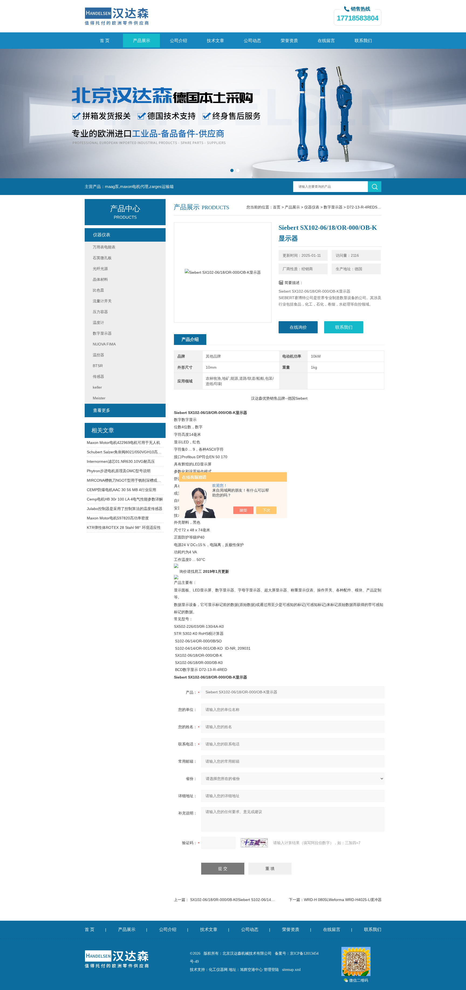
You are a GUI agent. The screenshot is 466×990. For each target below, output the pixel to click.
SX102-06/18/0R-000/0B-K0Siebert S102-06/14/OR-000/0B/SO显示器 (249, 899)
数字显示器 (333, 207)
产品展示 (141, 40)
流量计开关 (102, 301)
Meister (99, 398)
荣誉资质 (289, 40)
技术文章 (215, 40)
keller (97, 387)
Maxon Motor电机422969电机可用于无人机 (123, 442)
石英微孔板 (102, 258)
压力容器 (100, 312)
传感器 (98, 376)
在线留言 (326, 40)
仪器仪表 (311, 207)
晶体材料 (100, 279)
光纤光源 (100, 268)
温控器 (98, 355)
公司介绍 (178, 40)
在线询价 (298, 327)
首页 (276, 207)
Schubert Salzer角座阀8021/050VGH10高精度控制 (125, 452)
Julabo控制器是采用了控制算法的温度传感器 (124, 508)
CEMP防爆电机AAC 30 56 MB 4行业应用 (121, 490)
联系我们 (363, 40)
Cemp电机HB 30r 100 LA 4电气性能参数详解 (125, 499)
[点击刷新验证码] (254, 842)
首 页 (104, 40)
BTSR (98, 366)
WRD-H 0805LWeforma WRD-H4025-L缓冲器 (343, 899)
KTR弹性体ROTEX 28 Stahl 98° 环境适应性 (124, 527)
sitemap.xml (291, 970)
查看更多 (101, 410)
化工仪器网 (218, 970)
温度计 (98, 322)
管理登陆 (271, 970)
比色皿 (98, 290)
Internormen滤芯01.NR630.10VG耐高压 (121, 461)
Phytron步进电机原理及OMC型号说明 (118, 471)
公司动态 (252, 40)
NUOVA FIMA (104, 344)
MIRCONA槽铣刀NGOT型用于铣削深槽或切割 (125, 480)
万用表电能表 (104, 247)
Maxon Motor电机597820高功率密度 (118, 518)
